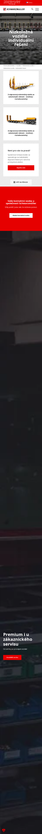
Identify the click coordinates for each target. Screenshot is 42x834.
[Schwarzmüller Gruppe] (14, 9)
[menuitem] (29, 2)
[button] (3, 830)
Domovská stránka (9, 66)
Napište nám (21, 168)
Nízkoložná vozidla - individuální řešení (15, 68)
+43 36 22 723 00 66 (14, 3)
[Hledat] (31, 9)
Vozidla (18, 66)
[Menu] (36, 9)
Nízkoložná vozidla (28, 66)
